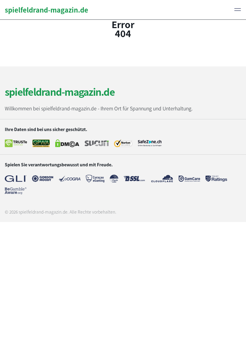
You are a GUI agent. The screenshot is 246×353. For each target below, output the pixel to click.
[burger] (237, 9)
